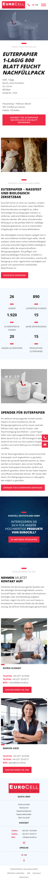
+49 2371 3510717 (16, 679)
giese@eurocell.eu (14, 762)
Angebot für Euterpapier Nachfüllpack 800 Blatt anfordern (24, 120)
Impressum (36, 873)
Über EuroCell (24, 817)
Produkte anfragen (14, 275)
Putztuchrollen (24, 804)
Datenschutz (24, 877)
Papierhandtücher (24, 811)
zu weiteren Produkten (24, 539)
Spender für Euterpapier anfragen (22, 487)
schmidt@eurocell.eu (15, 682)
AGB (28, 873)
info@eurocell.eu (30, 837)
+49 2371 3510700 (28, 4)
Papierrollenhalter (24, 814)
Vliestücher (24, 808)
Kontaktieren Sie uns (17, 690)
